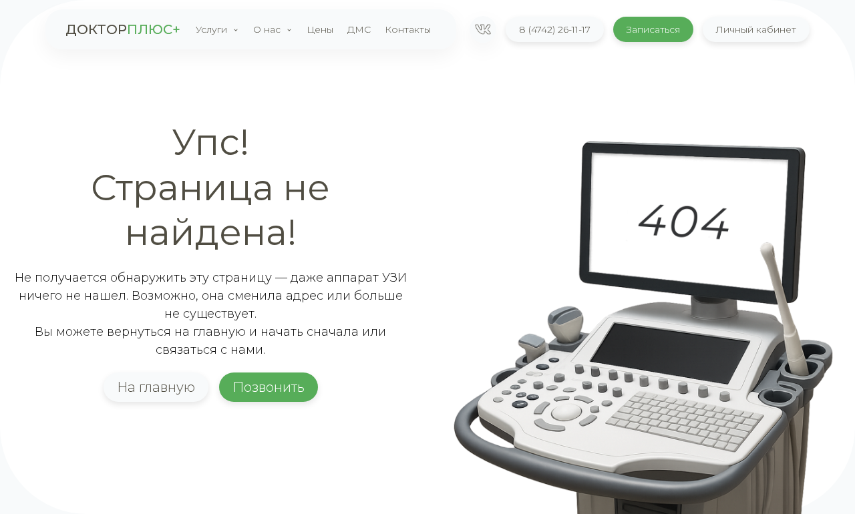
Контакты (408, 29)
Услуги (211, 29)
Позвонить (268, 387)
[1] (483, 29)
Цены (320, 29)
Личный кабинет (756, 29)
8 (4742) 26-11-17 (554, 29)
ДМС (359, 29)
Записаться (653, 29)
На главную (156, 387)
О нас (267, 29)
